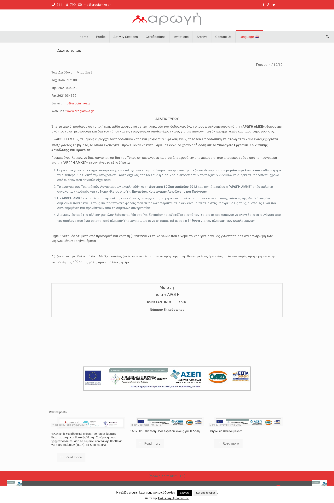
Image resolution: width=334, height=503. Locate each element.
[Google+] (269, 5)
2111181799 (66, 5)
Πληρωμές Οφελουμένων (225, 431)
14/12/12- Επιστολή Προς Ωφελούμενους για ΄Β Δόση (165, 431)
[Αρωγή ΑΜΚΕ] (166, 20)
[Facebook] (264, 5)
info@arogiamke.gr (97, 5)
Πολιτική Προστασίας (173, 498)
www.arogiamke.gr (80, 111)
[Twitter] (274, 5)
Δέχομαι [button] (184, 492)
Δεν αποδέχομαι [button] (205, 492)
